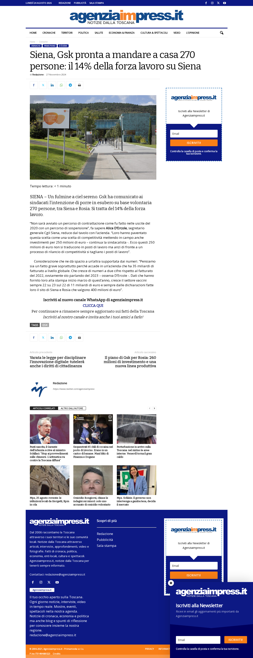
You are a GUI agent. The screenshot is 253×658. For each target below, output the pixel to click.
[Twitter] (218, 3)
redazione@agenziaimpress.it (65, 574)
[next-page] (154, 408)
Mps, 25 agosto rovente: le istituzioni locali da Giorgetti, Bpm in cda (49, 501)
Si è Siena (63, 46)
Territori (67, 32)
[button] (221, 32)
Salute (99, 32)
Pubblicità (80, 2)
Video (177, 32)
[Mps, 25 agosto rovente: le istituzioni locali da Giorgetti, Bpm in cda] (49, 480)
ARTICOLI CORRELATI (44, 408)
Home (33, 32)
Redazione (65, 2)
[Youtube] (224, 3)
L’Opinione (192, 32)
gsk (45, 325)
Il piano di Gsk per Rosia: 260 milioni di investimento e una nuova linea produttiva (130, 362)
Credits (56, 653)
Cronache (48, 32)
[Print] (79, 85)
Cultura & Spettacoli (154, 32)
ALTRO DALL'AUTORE (72, 408)
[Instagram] (212, 3)
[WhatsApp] (61, 85)
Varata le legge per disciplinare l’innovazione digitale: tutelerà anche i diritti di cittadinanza (58, 362)
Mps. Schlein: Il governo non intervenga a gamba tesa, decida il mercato (136, 501)
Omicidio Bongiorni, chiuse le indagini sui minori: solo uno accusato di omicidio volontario (91, 501)
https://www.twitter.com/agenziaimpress (73, 388)
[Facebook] (206, 3)
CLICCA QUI (93, 305)
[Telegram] (70, 85)
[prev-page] (150, 408)
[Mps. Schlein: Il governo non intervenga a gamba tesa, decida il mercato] (136, 480)
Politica (83, 32)
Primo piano (49, 46)
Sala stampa (96, 2)
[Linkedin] (52, 85)
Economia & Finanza (122, 32)
